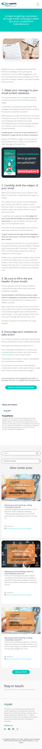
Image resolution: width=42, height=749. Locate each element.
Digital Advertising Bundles (21, 387)
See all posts (21, 672)
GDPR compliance (28, 741)
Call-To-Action (7, 355)
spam (19, 253)
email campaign (23, 97)
